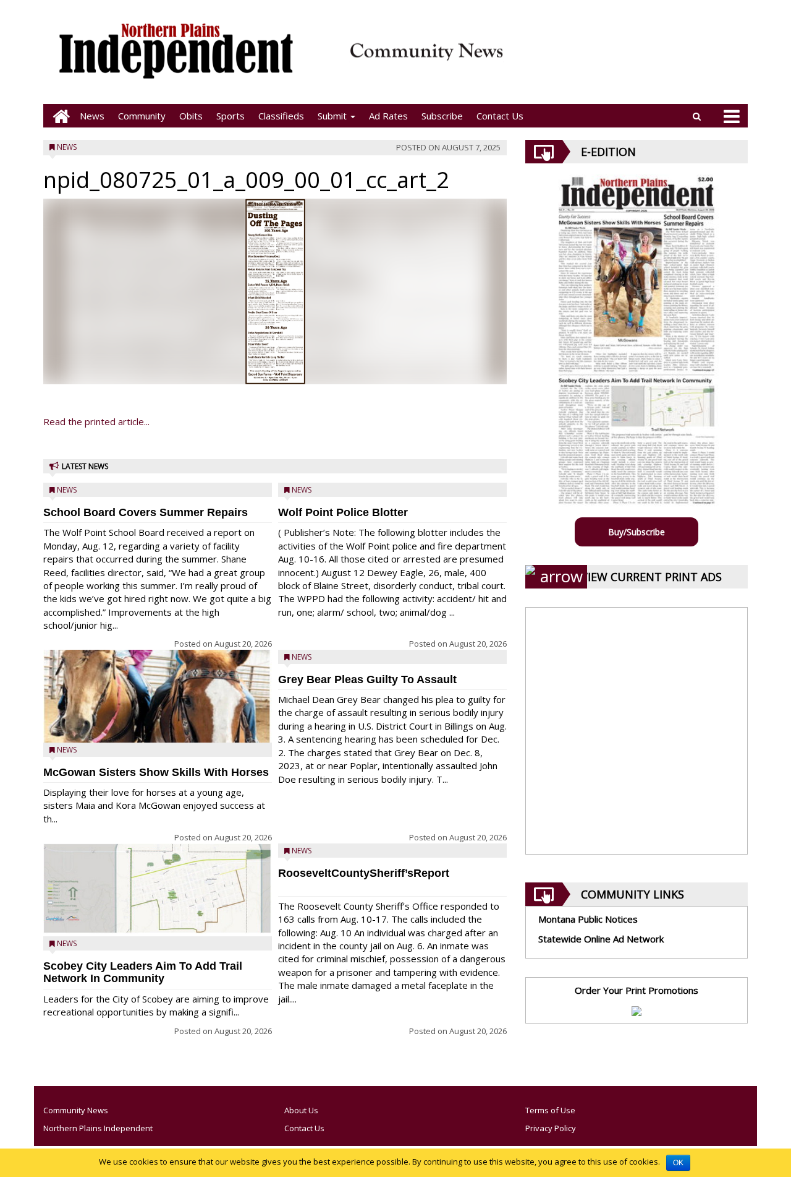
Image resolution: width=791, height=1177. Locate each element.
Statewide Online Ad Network (601, 939)
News (92, 116)
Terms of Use (550, 1110)
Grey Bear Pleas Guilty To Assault (367, 679)
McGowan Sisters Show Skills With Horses (156, 772)
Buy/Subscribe (636, 532)
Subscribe (442, 116)
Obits (191, 116)
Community (142, 116)
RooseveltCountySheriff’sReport (363, 873)
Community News (75, 1110)
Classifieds (281, 116)
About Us (301, 1110)
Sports (230, 116)
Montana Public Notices (588, 919)
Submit (333, 116)
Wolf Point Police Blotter (343, 512)
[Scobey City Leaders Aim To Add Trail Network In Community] (157, 888)
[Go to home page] (58, 116)
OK (678, 1162)
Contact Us (499, 116)
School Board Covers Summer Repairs (145, 512)
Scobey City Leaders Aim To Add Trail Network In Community (142, 972)
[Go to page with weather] (630, 59)
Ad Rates (388, 116)
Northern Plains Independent (98, 1128)
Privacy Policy (550, 1128)
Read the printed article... (96, 421)
